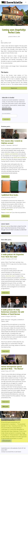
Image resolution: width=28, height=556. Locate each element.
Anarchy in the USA (17, 426)
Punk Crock (22, 431)
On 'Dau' (8, 426)
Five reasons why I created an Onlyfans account (11, 142)
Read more (14, 88)
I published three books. (9, 195)
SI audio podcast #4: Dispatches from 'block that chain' (12, 255)
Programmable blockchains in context (11, 438)
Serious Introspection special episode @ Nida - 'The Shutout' (12, 367)
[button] (25, 2)
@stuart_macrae (5, 226)
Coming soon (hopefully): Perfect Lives (14, 31)
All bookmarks (6, 441)
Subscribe (6, 119)
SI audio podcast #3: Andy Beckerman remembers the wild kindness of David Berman (12, 311)
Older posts (5, 406)
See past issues (7, 109)
